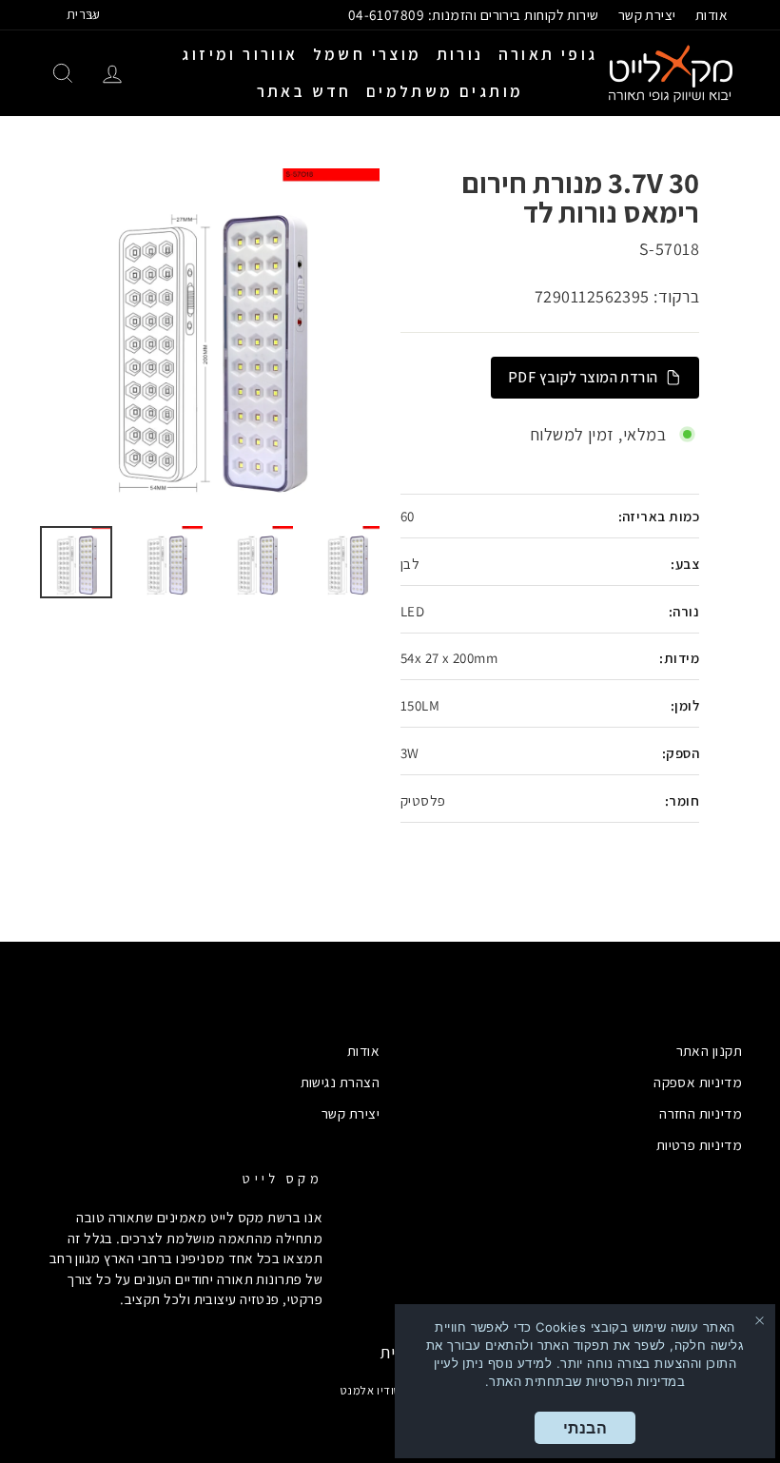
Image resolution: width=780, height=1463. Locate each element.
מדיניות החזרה (700, 1112)
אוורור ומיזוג (240, 54)
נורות (460, 54)
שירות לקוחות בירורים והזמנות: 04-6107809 (473, 14)
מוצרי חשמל (367, 54)
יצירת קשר (647, 14)
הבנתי (585, 1427)
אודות (711, 14)
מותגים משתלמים (445, 91)
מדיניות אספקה (697, 1081)
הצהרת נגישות (340, 1081)
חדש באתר (304, 91)
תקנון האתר (709, 1050)
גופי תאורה (548, 54)
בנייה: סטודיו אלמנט (390, 1390)
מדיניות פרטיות (699, 1144)
